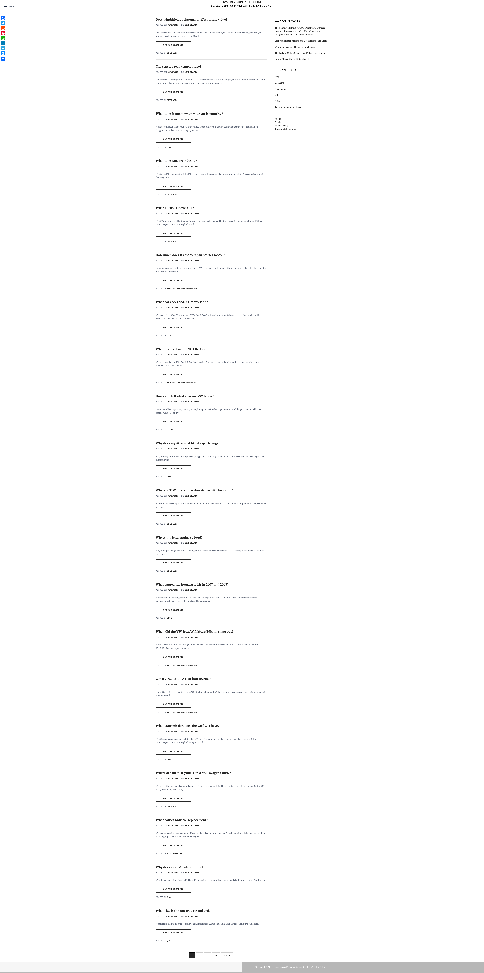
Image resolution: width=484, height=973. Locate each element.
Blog (169, 476)
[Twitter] (3, 23)
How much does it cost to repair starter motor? (190, 255)
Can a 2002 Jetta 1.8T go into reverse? (183, 678)
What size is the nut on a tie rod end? (183, 911)
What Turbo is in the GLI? (175, 208)
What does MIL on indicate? (176, 161)
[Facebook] (3, 18)
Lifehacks (172, 53)
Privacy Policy (281, 125)
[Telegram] (3, 48)
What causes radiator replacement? (182, 820)
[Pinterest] (3, 33)
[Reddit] (3, 28)
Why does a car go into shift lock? (180, 867)
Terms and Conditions (285, 129)
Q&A (169, 147)
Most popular (175, 853)
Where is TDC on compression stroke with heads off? (194, 490)
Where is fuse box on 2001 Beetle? (180, 349)
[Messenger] (3, 53)
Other (170, 429)
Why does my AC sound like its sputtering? (187, 443)
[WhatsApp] (3, 38)
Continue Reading (173, 45)
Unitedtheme (319, 966)
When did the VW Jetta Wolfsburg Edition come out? (194, 631)
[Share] (3, 58)
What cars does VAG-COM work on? (182, 302)
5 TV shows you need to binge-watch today (295, 46)
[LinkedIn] (3, 43)
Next (227, 955)
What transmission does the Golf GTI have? (187, 726)
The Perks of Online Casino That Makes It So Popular (300, 52)
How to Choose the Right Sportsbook (292, 59)
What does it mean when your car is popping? (189, 113)
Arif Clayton (192, 25)
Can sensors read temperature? (178, 66)
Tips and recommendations (182, 288)
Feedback (279, 122)
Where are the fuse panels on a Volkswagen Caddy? (193, 773)
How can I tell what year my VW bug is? (185, 396)
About (278, 118)
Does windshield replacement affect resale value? (191, 19)
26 (216, 955)
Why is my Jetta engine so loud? (179, 537)
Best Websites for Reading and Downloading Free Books (301, 40)
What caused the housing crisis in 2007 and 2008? (192, 584)
